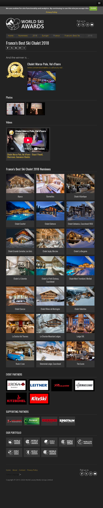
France (56, 35)
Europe (45, 35)
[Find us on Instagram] (87, 25)
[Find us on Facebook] (79, 25)
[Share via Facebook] (7, 48)
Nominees (23, 35)
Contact (22, 470)
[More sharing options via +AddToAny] (24, 48)
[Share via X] (12, 48)
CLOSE (93, 8)
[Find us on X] (83, 25)
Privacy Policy (51, 12)
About (14, 470)
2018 (35, 35)
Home (10, 35)
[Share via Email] (20, 48)
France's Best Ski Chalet (75, 35)
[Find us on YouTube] (92, 25)
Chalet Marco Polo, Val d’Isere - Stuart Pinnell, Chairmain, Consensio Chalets (25, 156)
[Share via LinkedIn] (16, 48)
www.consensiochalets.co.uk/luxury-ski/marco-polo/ (50, 67)
